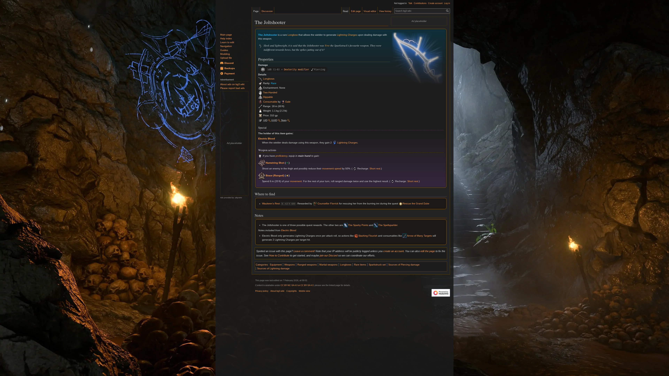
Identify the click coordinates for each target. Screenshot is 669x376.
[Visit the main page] (233, 17)
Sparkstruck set (377, 264)
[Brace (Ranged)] (261, 175)
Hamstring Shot (275, 162)
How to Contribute (279, 255)
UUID (274, 120)
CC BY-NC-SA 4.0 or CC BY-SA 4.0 (297, 285)
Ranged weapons (307, 264)
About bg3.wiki (277, 291)
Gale (287, 101)
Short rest (375, 168)
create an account (393, 251)
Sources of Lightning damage (273, 268)
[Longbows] (260, 78)
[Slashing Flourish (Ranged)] (356, 235)
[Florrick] (315, 203)
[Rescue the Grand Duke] (401, 203)
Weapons (289, 264)
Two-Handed (270, 92)
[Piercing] (312, 69)
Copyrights (291, 291)
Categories (262, 264)
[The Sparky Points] (345, 225)
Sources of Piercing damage (404, 264)
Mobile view (304, 291)
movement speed (331, 168)
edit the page (427, 251)
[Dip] (260, 97)
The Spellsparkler (387, 225)
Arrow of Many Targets (419, 235)
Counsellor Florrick (328, 203)
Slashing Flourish (367, 235)
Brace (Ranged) (275, 175)
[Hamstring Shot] (261, 162)
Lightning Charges (347, 34)
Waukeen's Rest (271, 203)
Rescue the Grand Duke (416, 203)
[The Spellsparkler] (376, 225)
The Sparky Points (358, 225)
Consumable (270, 101)
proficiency (281, 155)
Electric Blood (266, 138)
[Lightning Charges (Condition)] (334, 142)
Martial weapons (328, 264)
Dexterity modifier (296, 69)
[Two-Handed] (260, 92)
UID (265, 120)
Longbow (293, 34)
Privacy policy (261, 291)
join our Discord (328, 255)
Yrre (327, 45)
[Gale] (283, 101)
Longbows (268, 78)
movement (296, 181)
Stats (284, 120)
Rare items (360, 264)
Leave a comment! (304, 251)
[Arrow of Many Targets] (404, 235)
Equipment (276, 264)
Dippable (268, 97)
